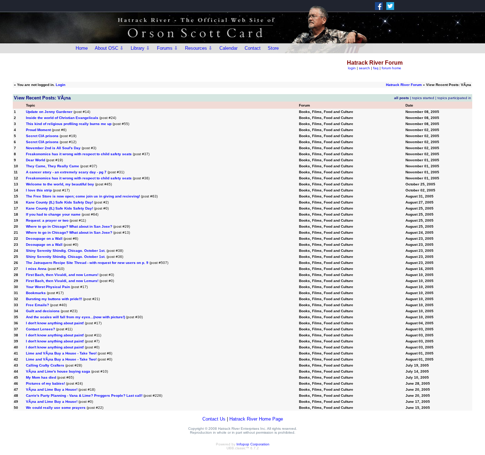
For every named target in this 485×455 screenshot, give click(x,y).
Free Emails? (37, 305)
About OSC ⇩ (109, 48)
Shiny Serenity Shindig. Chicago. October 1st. (65, 251)
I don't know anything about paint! (55, 323)
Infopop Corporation (252, 444)
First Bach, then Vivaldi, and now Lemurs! (62, 275)
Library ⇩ (140, 48)
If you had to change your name (53, 214)
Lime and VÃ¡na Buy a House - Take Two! (61, 353)
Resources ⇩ (198, 48)
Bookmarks (36, 293)
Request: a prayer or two (47, 220)
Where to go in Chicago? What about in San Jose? (69, 226)
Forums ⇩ (167, 48)
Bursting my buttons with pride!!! (54, 299)
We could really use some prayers (56, 408)
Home (82, 48)
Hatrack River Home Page (256, 419)
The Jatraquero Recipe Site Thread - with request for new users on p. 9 (87, 263)
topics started (423, 98)
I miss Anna (36, 269)
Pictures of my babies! (45, 383)
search (364, 68)
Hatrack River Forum (404, 85)
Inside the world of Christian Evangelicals (62, 118)
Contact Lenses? (40, 329)
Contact (253, 48)
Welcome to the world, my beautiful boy (60, 184)
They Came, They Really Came (52, 166)
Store (273, 48)
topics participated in (454, 98)
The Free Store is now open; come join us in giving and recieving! (83, 196)
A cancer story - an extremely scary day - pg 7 (66, 172)
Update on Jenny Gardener (49, 112)
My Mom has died (41, 377)
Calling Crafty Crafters (45, 365)
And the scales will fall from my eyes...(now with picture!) (75, 317)
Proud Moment (38, 130)
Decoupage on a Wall (44, 238)
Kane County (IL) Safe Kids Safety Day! (59, 202)
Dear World (35, 160)
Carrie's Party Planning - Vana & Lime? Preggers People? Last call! (84, 395)
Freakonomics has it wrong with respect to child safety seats (79, 154)
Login (60, 85)
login (352, 68)
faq (375, 68)
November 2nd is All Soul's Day (53, 148)
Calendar (228, 48)
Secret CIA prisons (42, 136)
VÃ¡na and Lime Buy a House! (51, 389)
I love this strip (39, 190)
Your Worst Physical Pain (48, 287)
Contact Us (213, 419)
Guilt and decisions (43, 311)
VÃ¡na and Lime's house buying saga (58, 371)
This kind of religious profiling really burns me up (68, 124)
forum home (391, 68)
